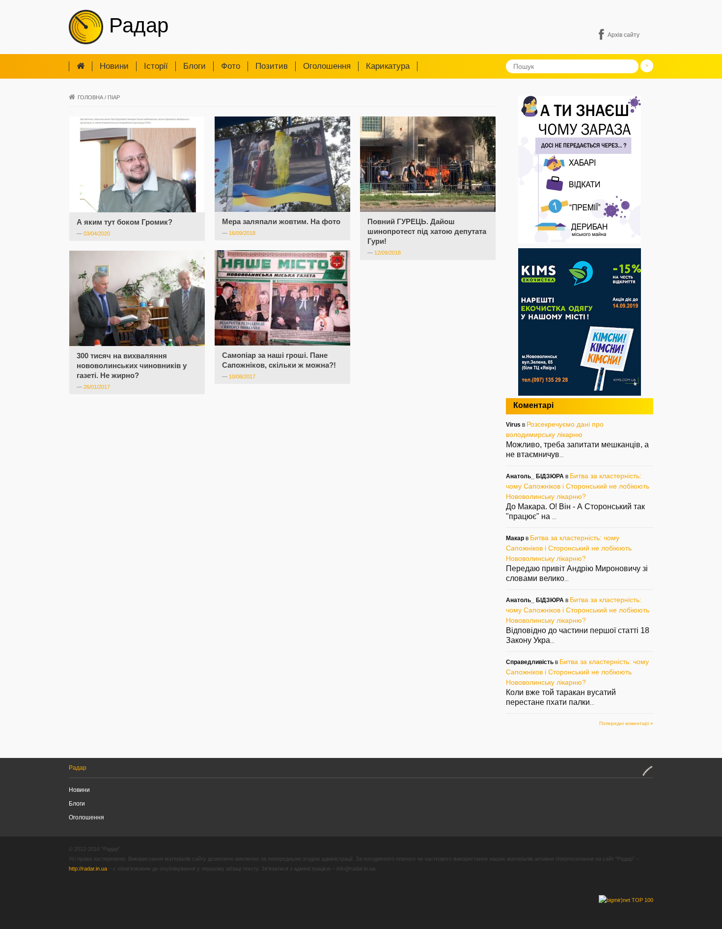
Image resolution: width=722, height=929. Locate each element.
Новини (114, 66)
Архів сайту (623, 34)
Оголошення (327, 66)
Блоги (194, 66)
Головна (90, 97)
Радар (135, 25)
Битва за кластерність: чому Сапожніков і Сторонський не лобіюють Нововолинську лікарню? (577, 486)
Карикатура (388, 66)
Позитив (271, 66)
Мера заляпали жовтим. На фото (281, 221)
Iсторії (156, 66)
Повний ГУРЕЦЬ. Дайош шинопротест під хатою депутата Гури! (426, 231)
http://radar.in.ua (88, 868)
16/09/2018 (242, 233)
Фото (230, 66)
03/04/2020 (96, 233)
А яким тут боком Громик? (124, 222)
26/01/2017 (96, 387)
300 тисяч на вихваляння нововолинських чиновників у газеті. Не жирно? (132, 365)
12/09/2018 (387, 253)
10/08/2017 (242, 376)
